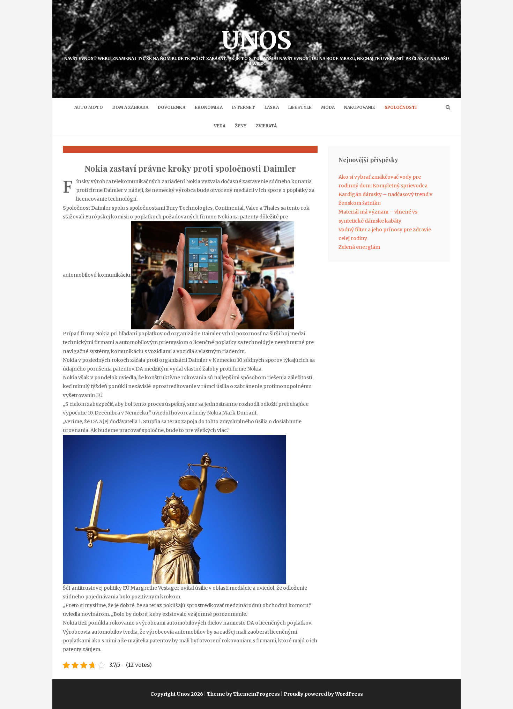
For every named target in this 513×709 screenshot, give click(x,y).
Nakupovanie (359, 107)
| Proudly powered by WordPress (322, 694)
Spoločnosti (401, 107)
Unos (256, 45)
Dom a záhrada (130, 107)
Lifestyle (300, 107)
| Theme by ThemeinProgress (242, 694)
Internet (243, 107)
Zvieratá (266, 125)
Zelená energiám (359, 247)
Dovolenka (171, 107)
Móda (328, 107)
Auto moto (88, 107)
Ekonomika (209, 107)
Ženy (240, 125)
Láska (272, 107)
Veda (219, 125)
